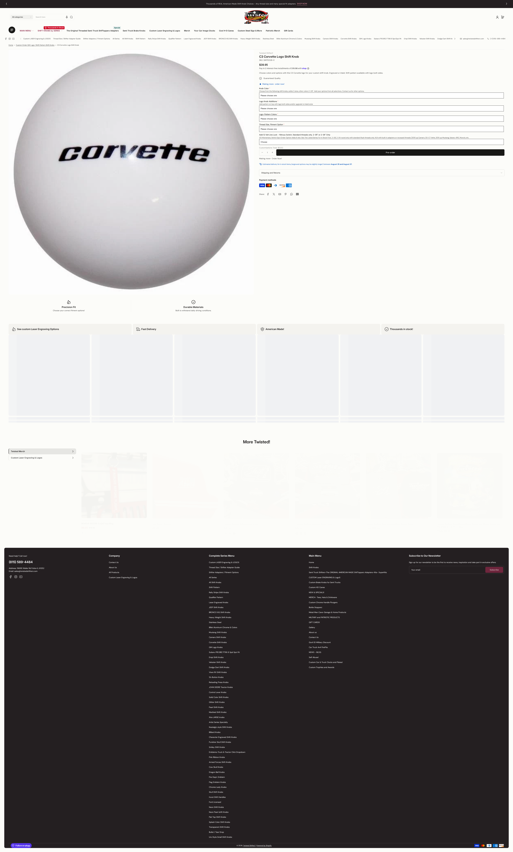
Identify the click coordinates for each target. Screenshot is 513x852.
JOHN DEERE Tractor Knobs (221, 687)
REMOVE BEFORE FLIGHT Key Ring (97, 521)
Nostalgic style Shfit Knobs (220, 727)
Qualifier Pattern (174, 39)
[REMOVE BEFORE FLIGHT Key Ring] (114, 483)
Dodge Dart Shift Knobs (446, 39)
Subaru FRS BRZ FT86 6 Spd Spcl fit (387, 39)
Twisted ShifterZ (249, 846)
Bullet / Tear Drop (216, 832)
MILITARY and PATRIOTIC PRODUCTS (324, 617)
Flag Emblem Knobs (217, 782)
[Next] (506, 4)
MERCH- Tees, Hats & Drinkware (323, 597)
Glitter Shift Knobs (217, 702)
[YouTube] (13, 38)
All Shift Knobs (127, 39)
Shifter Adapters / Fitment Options (96, 39)
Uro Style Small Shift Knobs (220, 837)
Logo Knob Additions (268, 101)
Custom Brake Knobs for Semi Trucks (324, 582)
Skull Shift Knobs (216, 792)
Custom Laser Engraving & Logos (123, 577)
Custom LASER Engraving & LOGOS (36, 39)
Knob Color (264, 88)
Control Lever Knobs (217, 692)
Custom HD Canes (317, 587)
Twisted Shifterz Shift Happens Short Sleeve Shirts (389, 521)
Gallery (312, 627)
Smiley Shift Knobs (217, 747)
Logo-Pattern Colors (268, 114)
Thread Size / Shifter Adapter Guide (67, 39)
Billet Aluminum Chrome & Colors (289, 39)
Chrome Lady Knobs (217, 787)
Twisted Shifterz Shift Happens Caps (241, 521)
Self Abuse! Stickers (162, 521)
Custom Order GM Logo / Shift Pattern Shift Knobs (35, 45)
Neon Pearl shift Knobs (218, 812)
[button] (22, 17)
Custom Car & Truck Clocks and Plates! (326, 662)
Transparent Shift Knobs (219, 827)
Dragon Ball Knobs (217, 772)
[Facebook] (5, 38)
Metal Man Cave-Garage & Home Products (327, 612)
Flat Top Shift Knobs (217, 817)
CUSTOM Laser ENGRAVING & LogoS (324, 577)
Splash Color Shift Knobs (219, 822)
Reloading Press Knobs (218, 682)
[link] (28, 30)
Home (11, 45)
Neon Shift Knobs (216, 807)
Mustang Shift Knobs (312, 39)
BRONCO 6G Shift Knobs (228, 39)
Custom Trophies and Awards (321, 667)
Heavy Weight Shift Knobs (250, 39)
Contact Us (113, 562)
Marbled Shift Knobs (217, 712)
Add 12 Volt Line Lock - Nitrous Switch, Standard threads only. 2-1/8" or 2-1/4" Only (294, 135)
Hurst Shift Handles (217, 797)
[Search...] (71, 17)
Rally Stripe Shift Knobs (157, 39)
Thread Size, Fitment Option (271, 124)
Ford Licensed (215, 802)
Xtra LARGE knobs (216, 717)
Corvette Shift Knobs (349, 39)
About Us (113, 567)
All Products (114, 572)
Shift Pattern (140, 39)
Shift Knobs (314, 567)
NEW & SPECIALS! (316, 592)
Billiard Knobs (214, 732)
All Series (116, 39)
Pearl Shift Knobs (216, 707)
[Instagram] (9, 38)
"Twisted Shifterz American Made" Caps (314, 521)
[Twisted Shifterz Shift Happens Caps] (256, 483)
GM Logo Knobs (365, 39)
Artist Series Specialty (218, 722)
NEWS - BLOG (315, 652)
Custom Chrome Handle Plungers (323, 602)
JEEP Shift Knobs (210, 39)
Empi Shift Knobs (410, 39)
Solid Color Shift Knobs (218, 697)
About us (313, 632)
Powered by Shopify (264, 846)
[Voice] (67, 17)
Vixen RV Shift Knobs (218, 672)
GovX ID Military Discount (320, 642)
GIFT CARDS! (314, 622)
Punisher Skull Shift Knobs (220, 742)
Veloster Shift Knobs (427, 39)
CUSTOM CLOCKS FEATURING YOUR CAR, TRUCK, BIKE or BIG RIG (250, 4)
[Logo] (256, 17)
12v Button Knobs (216, 677)
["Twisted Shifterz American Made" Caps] (327, 483)
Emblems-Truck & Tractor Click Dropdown (227, 752)
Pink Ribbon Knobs (217, 757)
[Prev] (6, 4)
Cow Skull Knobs (216, 767)
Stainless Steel (268, 39)
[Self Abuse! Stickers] (185, 483)
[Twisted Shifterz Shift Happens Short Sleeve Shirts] (398, 483)
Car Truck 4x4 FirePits (318, 647)
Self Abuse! (314, 657)
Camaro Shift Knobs (330, 39)
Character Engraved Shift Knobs (223, 737)
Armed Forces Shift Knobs (220, 762)
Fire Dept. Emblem (217, 777)
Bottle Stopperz (315, 607)
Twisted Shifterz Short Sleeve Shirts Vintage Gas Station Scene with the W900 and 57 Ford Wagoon (469, 522)
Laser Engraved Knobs (192, 39)
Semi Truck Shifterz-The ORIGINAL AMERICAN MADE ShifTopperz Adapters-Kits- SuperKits (348, 572)
